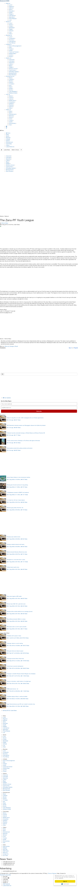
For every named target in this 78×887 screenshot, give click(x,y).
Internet (11, 99)
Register (76, 347)
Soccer (10, 24)
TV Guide (11, 84)
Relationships (12, 53)
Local (10, 5)
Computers (11, 102)
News (7, 3)
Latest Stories (9, 146)
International (12, 15)
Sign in (70, 347)
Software (11, 103)
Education (11, 11)
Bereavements (12, 73)
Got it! (65, 881)
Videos (8, 109)
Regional (11, 6)
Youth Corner (12, 70)
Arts (10, 85)
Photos (10, 56)
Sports (8, 21)
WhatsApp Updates (13, 71)
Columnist (11, 59)
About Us (5, 852)
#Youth (16, 346)
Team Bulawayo (13, 91)
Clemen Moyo (4, 223)
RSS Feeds (6, 851)
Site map (5, 849)
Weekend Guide (13, 93)
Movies (11, 81)
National (11, 8)
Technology (9, 143)
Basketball (11, 27)
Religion (11, 14)
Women (11, 117)
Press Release (12, 18)
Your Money (12, 43)
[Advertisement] (39, 183)
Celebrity (11, 79)
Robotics (11, 105)
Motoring (11, 115)
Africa (10, 9)
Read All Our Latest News (10, 710)
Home (8, 133)
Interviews (11, 61)
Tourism (11, 120)
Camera (11, 97)
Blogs (10, 65)
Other (10, 33)
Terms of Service (52, 873)
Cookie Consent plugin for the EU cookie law (65, 884)
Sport (10, 112)
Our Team (5, 855)
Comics (11, 55)
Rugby (10, 29)
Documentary (12, 123)
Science (11, 106)
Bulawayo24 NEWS (4, 1)
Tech (7, 94)
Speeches (11, 62)
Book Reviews (12, 74)
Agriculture (11, 17)
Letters (10, 64)
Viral (10, 125)
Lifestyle (8, 44)
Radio (10, 87)
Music (10, 77)
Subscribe (39, 411)
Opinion (8, 58)
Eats (10, 47)
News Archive (6, 846)
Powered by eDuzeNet (5, 875)
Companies (12, 38)
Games (11, 82)
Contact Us (5, 854)
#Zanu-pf (7, 346)
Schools (11, 30)
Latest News (7, 150)
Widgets (5, 848)
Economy (11, 40)
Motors (10, 96)
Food (10, 118)
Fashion (11, 49)
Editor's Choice (15, 150)
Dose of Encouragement (15, 46)
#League (12, 346)
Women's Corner (13, 68)
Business (8, 35)
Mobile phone (12, 100)
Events (10, 90)
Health (10, 12)
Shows (10, 88)
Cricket (10, 26)
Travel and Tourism (13, 52)
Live (10, 20)
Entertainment (9, 76)
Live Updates (7, 397)
